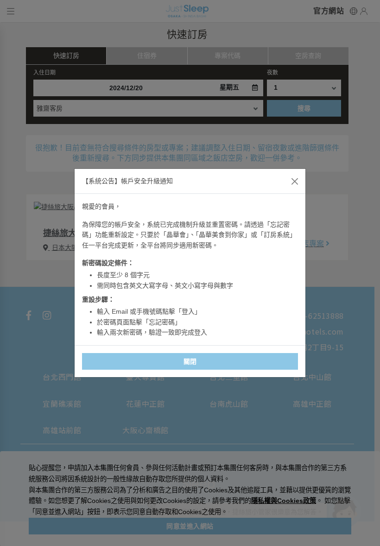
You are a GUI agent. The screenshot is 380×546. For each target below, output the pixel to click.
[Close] (295, 181)
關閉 (190, 361)
